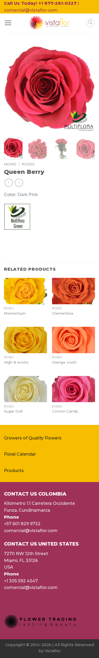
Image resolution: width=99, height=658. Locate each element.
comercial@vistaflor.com (31, 530)
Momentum (15, 313)
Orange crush (64, 362)
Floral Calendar (20, 454)
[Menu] (8, 22)
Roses (28, 164)
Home (10, 164)
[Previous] (12, 88)
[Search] (90, 23)
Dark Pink (27, 194)
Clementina (62, 313)
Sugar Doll (13, 411)
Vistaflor (53, 650)
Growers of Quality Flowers (33, 438)
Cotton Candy (65, 411)
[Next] (86, 88)
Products (14, 470)
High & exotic (16, 362)
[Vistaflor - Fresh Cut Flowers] (49, 22)
